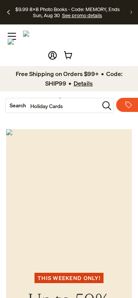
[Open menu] (12, 36)
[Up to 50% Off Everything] (69, 191)
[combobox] (52, 105)
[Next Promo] (131, 12)
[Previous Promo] (8, 12)
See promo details (82, 15)
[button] (52, 55)
